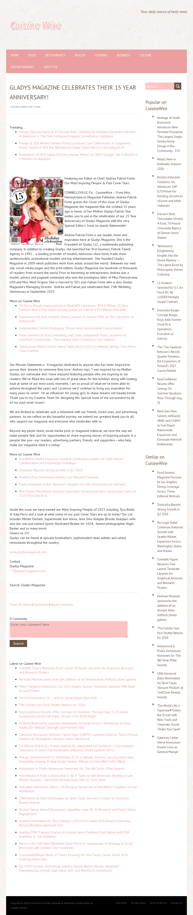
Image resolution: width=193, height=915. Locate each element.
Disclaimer (40, 604)
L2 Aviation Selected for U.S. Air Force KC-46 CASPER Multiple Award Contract (170, 292)
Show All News (20, 604)
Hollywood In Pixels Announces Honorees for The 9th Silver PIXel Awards (72, 768)
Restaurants (55, 55)
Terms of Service (158, 902)
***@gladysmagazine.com (28, 571)
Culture (146, 55)
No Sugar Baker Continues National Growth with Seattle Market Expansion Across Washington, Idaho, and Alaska (170, 537)
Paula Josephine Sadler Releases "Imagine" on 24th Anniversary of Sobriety (72, 484)
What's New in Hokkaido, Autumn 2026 (169, 164)
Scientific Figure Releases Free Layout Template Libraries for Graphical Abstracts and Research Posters (170, 573)
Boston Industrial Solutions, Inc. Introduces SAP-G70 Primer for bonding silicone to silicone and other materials (170, 191)
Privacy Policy (138, 902)
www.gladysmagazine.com (28, 552)
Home (15, 55)
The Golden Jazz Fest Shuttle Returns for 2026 (52, 705)
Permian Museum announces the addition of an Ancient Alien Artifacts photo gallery (77, 679)
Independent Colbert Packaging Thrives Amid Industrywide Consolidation (70, 328)
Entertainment (23, 67)
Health (80, 55)
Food (32, 55)
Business (123, 55)
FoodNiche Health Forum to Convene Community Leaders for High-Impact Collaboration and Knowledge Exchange (71, 461)
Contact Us (176, 902)
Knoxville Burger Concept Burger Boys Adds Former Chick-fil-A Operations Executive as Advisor (169, 324)
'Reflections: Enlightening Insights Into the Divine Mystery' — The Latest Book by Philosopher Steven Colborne (170, 260)
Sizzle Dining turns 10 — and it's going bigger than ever (58, 698)
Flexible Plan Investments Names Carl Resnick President (58, 477)
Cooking (101, 55)
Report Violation (62, 604)
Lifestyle (51, 67)
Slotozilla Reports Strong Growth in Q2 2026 (51, 470)
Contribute (121, 902)
